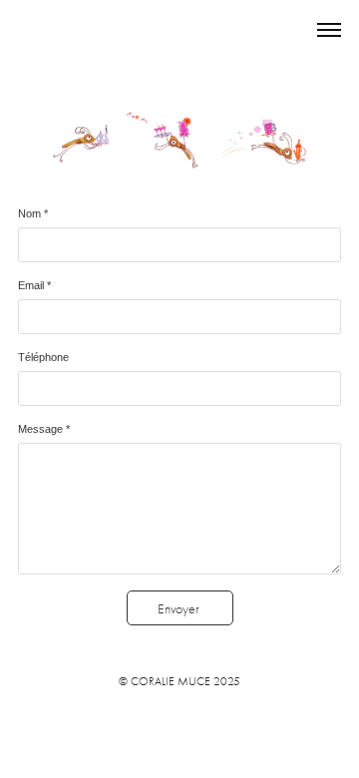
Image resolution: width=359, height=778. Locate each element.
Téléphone (43, 357)
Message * (44, 429)
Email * (34, 285)
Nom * (33, 213)
